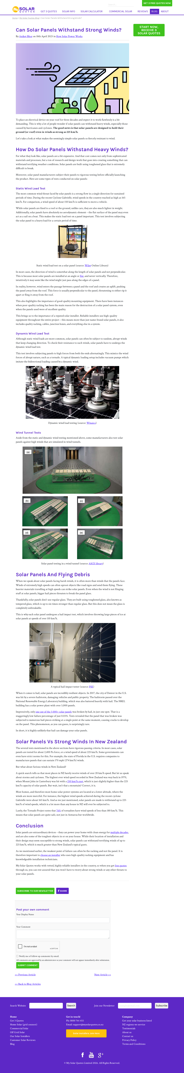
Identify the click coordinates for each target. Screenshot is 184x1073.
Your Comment (23, 926)
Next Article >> (102, 974)
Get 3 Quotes (49, 11)
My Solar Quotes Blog (29, 18)
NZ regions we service (133, 1024)
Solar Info (68, 11)
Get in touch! (73, 1016)
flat (82, 276)
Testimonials (128, 1028)
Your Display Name (25, 914)
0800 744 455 (77, 1020)
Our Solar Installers (20, 1036)
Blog (154, 11)
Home (15, 18)
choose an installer (50, 855)
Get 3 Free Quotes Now (157, 3)
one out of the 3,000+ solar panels (54, 712)
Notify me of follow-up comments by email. (39, 956)
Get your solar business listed (137, 1020)
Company (127, 1016)
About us (126, 1032)
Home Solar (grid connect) (23, 1024)
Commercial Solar (120, 11)
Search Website (18, 1005)
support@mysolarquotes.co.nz (88, 1024)
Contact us (127, 1036)
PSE (91, 687)
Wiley (88, 265)
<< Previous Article (25, 974)
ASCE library (96, 563)
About (165, 11)
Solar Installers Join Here (86, 1033)
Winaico (91, 423)
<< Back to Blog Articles (28, 984)
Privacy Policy (129, 1040)
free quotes (121, 865)
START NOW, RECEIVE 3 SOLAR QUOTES (149, 30)
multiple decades (119, 832)
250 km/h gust (75, 781)
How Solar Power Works (69, 36)
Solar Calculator (91, 11)
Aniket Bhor (25, 36)
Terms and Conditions (133, 1044)
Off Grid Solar (17, 1032)
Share (63, 890)
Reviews (143, 11)
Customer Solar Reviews (22, 1040)
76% (58, 810)
